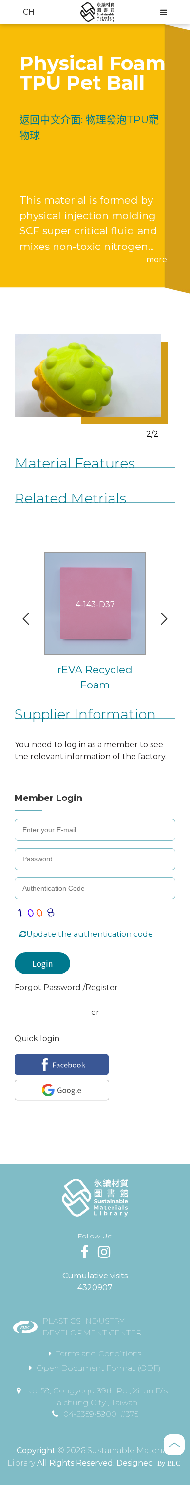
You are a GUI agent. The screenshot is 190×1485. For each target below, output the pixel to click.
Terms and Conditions (98, 1353)
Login (42, 963)
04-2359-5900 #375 (100, 1414)
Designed (134, 1462)
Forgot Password (49, 987)
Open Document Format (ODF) (99, 1367)
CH (29, 12)
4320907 (95, 1287)
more (156, 259)
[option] (88, 375)
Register (101, 987)
